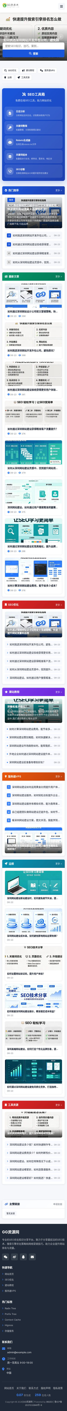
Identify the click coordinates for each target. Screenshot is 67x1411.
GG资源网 (27, 1402)
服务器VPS (10, 1290)
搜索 (35, 53)
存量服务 (9, 1330)
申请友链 (57, 1204)
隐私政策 (58, 1388)
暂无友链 (11, 1213)
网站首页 (9, 1274)
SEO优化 (9, 1279)
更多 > (58, 190)
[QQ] (23, 1256)
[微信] (5, 1256)
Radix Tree (10, 1308)
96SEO (49, 1402)
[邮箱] (32, 1256)
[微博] (14, 1256)
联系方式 (33, 1388)
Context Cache (13, 1319)
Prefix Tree (10, 1314)
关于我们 (21, 1388)
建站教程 (9, 1285)
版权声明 (46, 1388)
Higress (9, 1325)
